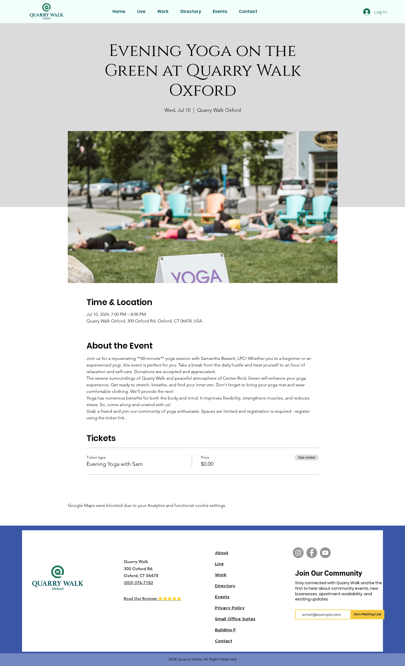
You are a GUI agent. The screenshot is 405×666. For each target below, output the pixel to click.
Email (301, 605)
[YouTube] (325, 552)
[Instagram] (298, 552)
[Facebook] (311, 552)
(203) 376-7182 (138, 582)
